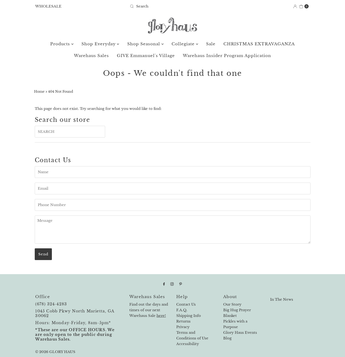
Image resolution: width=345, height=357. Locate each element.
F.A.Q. (181, 310)
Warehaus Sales (91, 55)
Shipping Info (188, 315)
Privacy (183, 327)
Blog (227, 338)
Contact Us (186, 304)
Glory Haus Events (240, 332)
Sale (210, 44)
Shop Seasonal (144, 44)
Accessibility (187, 344)
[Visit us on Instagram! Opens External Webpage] (172, 284)
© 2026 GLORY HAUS (55, 351)
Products (60, 44)
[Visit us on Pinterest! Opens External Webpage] (180, 284)
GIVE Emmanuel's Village (146, 55)
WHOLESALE (48, 6)
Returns (183, 321)
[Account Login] (295, 6)
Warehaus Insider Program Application (227, 55)
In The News (281, 299)
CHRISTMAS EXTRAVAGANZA (259, 44)
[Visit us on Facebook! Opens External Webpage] (164, 284)
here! (161, 315)
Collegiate (184, 44)
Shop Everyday (99, 44)
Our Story (232, 304)
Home (39, 92)
